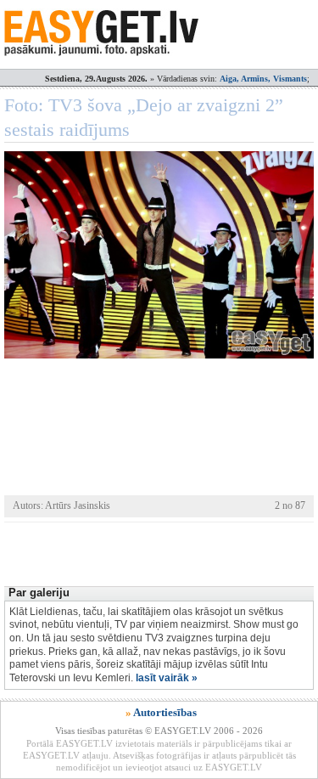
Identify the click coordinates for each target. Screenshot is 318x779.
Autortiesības (165, 712)
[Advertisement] (161, 552)
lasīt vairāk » (167, 678)
